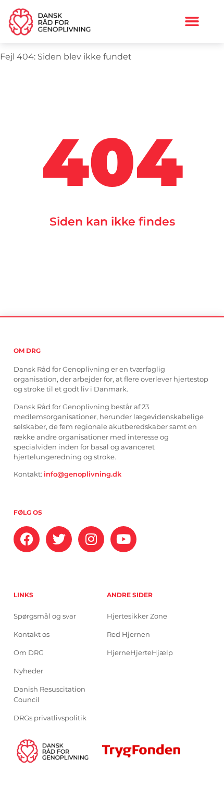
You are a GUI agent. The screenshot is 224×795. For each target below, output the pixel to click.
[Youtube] (123, 539)
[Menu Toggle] (192, 21)
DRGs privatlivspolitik (50, 718)
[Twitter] (59, 539)
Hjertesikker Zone (137, 616)
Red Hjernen (128, 634)
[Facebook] (27, 539)
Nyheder (28, 671)
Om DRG (29, 653)
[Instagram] (91, 539)
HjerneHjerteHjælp (140, 653)
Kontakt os (31, 634)
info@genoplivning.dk (82, 474)
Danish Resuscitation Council (49, 694)
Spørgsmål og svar (45, 616)
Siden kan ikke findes (112, 221)
